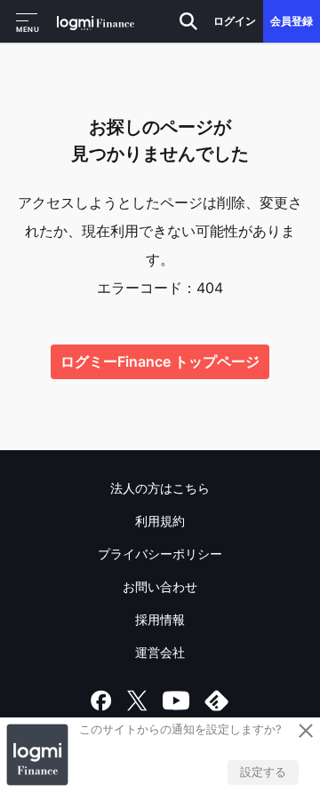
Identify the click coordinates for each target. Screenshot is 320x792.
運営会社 (160, 652)
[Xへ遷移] (137, 700)
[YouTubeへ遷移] (176, 700)
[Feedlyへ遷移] (216, 700)
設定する (263, 771)
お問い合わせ (160, 586)
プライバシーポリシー (160, 553)
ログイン (234, 21)
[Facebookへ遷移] (101, 700)
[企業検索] (188, 21)
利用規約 (160, 520)
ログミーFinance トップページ (160, 361)
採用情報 (160, 619)
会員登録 (291, 21)
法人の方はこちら (160, 487)
